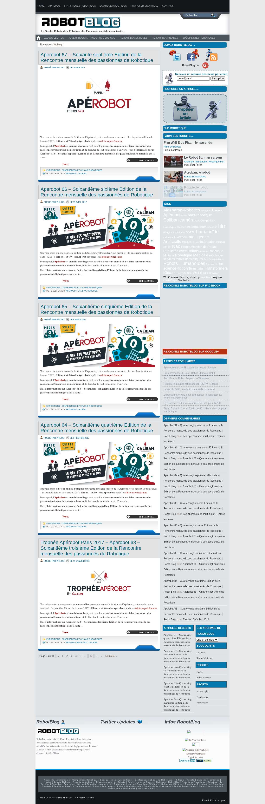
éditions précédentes (111, 141)
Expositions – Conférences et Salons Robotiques (146, 780)
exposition (211, 227)
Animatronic (201, 176)
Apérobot (60, 146)
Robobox (92, 291)
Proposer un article (144, 5)
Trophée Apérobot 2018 (196, 619)
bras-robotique (200, 215)
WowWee (214, 273)
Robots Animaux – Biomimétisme (72, 786)
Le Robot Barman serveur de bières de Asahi (203, 174)
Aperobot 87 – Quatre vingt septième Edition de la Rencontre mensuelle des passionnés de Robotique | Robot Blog (193, 481)
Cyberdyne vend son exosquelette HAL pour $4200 (192, 403)
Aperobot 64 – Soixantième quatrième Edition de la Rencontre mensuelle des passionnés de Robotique (97, 427)
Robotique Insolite (124, 784)
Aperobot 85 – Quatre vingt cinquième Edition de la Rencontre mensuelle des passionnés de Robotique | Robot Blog (193, 558)
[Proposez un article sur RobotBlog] (195, 123)
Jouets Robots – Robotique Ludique (91, 37)
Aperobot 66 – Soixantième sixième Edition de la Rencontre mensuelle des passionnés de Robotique (97, 191)
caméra (187, 220)
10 (91, 656)
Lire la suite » (146, 160)
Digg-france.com (195, 757)
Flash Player (170, 280)
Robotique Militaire (172, 784)
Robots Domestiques (133, 37)
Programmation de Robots (199, 246)
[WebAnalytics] (195, 746)
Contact (167, 5)
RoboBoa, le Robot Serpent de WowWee (186, 378)
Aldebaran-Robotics (181, 210)
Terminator (196, 268)
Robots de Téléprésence (157, 786)
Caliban (82, 173)
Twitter (174, 55)
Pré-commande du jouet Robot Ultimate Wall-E (190, 373)
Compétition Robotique (85, 780)
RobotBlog (174, 782)
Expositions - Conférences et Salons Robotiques (74, 170)
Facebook (193, 55)
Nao (176, 246)
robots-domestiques (189, 259)
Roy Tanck (206, 277)
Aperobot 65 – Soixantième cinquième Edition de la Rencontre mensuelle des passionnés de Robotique (97, 309)
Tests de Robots (147, 788)
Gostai (200, 671)
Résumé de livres (204, 658)
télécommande (174, 273)
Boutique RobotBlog (113, 5)
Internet (186, 242)
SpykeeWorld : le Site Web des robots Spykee (190, 367)
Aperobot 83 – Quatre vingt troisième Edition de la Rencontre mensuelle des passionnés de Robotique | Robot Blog (193, 614)
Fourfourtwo (202, 696)
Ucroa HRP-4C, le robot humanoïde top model (189, 389)
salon (219, 264)
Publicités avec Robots (181, 251)
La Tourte (201, 652)
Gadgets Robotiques (174, 232)
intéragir (220, 242)
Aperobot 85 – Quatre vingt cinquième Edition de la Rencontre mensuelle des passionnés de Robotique (194, 542)
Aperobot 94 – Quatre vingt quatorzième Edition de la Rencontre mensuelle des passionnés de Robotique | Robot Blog (193, 431)
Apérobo (71, 642)
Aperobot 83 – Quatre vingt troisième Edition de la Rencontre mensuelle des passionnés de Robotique (194, 597)
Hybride (47, 782)
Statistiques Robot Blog (80, 5)
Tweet (65, 164)
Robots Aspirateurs (213, 259)
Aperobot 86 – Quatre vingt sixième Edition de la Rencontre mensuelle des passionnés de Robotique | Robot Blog (193, 508)
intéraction (207, 242)
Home (40, 5)
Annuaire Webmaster (195, 753)
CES (197, 221)
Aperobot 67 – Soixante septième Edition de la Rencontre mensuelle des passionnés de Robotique (97, 57)
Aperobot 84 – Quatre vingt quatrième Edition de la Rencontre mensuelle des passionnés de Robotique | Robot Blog (193, 586)
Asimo (184, 215)
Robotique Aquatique (193, 782)
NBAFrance (202, 702)
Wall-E (197, 273)
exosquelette (196, 227)
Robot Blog (84, 22)
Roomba (210, 264)
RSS (211, 55)
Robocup (203, 251)
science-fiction (175, 268)
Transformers (216, 268)
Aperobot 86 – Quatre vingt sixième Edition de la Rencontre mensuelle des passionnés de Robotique (194, 491)
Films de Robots (191, 146)
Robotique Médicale (191, 255)
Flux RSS (207, 800)
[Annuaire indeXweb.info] (195, 749)
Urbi (189, 273)
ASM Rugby (203, 691)
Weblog (58, 44)
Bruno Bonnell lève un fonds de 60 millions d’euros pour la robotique (195, 410)
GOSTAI (190, 232)
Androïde (189, 176)
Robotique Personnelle (198, 784)
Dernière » (111, 656)
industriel (168, 237)
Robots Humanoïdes (165, 37)
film (222, 226)
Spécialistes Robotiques (199, 37)
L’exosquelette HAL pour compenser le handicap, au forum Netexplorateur (193, 396)
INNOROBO (180, 237)
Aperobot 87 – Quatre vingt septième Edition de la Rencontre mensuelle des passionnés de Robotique (194, 464)
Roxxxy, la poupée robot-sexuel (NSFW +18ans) (191, 383)
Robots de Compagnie (129, 786)
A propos (54, 5)
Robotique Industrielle (99, 784)
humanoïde (207, 231)
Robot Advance (204, 677)
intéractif (195, 242)
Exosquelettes (54, 37)
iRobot (167, 247)
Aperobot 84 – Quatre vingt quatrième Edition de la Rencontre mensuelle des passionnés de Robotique (194, 569)
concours (181, 227)
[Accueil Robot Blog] (38, 40)
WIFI (205, 273)
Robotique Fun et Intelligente (68, 784)
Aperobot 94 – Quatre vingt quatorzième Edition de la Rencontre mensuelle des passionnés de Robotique (178, 640)
